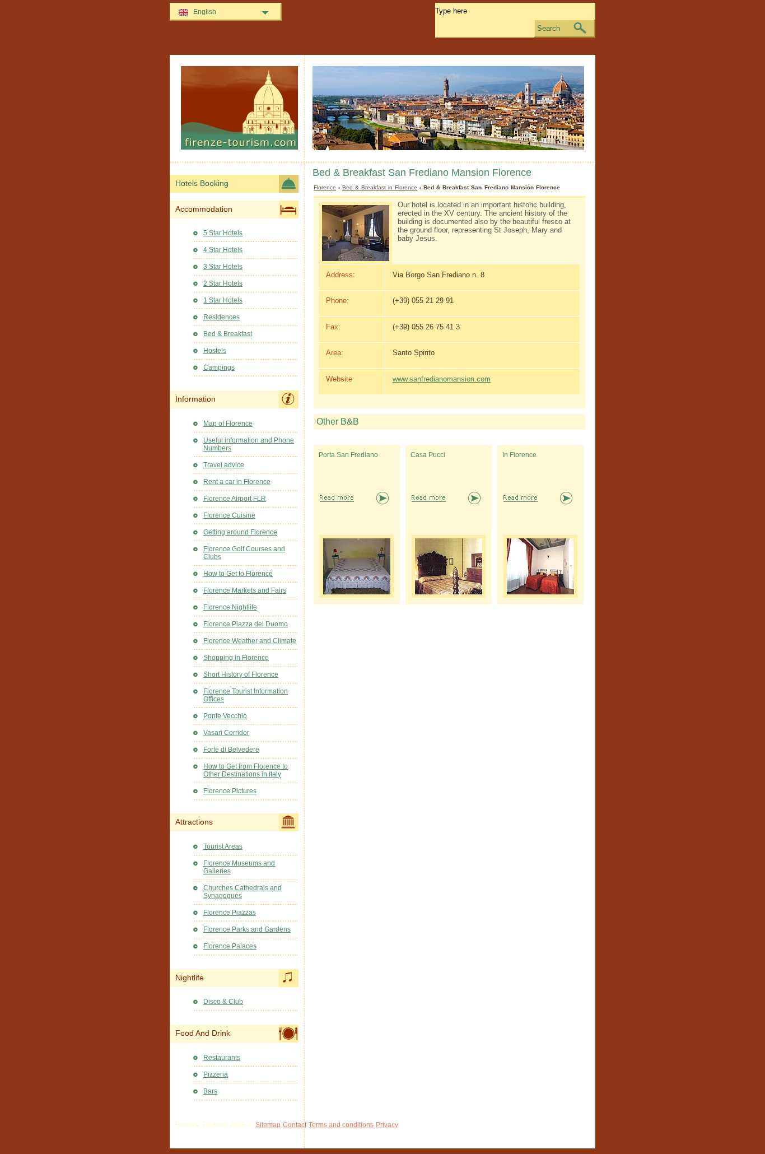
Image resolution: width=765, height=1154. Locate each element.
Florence (325, 187)
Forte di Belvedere (231, 749)
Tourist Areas (222, 846)
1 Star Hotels (222, 300)
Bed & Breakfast (227, 334)
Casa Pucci (428, 455)
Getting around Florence (240, 532)
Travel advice (223, 465)
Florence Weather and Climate (249, 641)
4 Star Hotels (222, 250)
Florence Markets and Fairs (244, 590)
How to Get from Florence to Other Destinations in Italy (245, 770)
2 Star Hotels (222, 283)
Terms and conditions (341, 1125)
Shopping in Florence (236, 658)
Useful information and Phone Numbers (248, 444)
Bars (210, 1091)
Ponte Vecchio (225, 716)
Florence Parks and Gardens (247, 929)
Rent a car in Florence (236, 482)
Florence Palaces (229, 946)
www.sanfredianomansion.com (442, 379)
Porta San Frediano (348, 455)
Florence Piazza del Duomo (245, 624)
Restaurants (221, 1058)
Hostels (214, 351)
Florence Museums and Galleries (239, 867)
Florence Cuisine (229, 515)
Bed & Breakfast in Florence (379, 187)
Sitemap (268, 1125)
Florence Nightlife (230, 607)
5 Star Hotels (222, 233)
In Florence (519, 455)
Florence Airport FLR (234, 498)
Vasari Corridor (226, 733)
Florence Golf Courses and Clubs (244, 553)
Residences (221, 317)
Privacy (387, 1125)
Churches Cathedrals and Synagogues (242, 892)
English (204, 12)
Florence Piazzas (229, 912)
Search (548, 28)
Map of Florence (228, 423)
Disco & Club (223, 1002)
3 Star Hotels (222, 267)
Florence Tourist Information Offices (245, 695)
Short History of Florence (240, 674)
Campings (219, 367)
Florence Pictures (229, 791)
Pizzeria (215, 1074)
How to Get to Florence (238, 574)
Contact (294, 1125)
